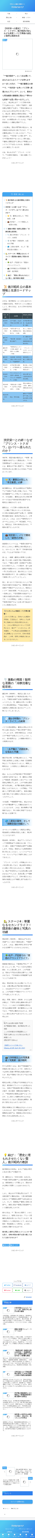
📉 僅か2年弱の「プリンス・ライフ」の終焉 (18, 236)
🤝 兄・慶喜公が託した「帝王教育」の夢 (17, 217)
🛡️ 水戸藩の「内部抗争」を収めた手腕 (17, 242)
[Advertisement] (17, 177)
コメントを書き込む (17, 1501)
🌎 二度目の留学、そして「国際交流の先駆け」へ (17, 248)
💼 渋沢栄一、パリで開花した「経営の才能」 (17, 223)
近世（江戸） (15, 1245)
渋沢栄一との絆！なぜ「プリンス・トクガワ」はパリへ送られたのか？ (17, 210)
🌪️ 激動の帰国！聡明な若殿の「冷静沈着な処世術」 (18, 230)
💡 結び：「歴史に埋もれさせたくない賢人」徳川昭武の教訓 (18, 276)
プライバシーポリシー (25, 1529)
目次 (16, 194)
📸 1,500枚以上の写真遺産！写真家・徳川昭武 (18, 269)
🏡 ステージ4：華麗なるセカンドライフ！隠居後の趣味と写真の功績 (17, 256)
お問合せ (9, 1532)
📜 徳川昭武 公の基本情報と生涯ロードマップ (18, 201)
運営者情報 (25, 1532)
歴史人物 (6, 1245)
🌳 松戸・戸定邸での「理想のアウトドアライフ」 (17, 263)
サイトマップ (9, 1529)
